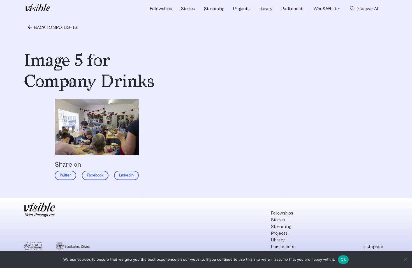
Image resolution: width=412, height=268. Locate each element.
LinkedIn (126, 175)
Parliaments (293, 8)
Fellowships (161, 8)
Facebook (95, 175)
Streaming (214, 8)
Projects (241, 8)
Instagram (373, 246)
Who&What (325, 8)
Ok (343, 259)
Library (265, 8)
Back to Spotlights (55, 27)
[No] (405, 259)
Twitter (65, 175)
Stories (188, 8)
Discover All (364, 9)
